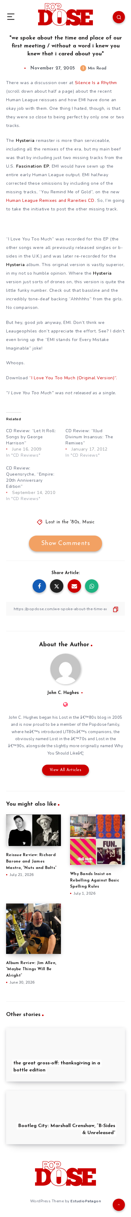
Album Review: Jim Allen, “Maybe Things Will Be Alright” (31, 969)
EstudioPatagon (85, 1201)
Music (88, 522)
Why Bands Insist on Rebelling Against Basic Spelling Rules (94, 880)
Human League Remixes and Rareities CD (50, 200)
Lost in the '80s (62, 522)
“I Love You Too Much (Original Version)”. (73, 378)
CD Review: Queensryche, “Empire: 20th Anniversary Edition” (30, 477)
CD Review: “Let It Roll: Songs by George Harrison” (31, 437)
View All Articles (66, 770)
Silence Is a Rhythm (96, 83)
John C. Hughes (63, 693)
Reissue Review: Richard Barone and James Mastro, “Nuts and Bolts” (31, 861)
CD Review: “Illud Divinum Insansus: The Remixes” (89, 437)
